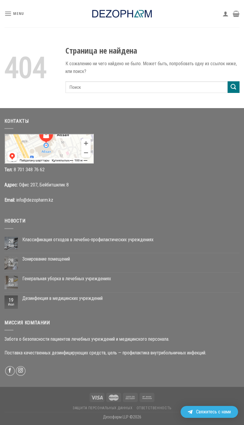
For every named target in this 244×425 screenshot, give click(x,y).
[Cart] (236, 13)
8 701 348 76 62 (29, 169)
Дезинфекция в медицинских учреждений (62, 298)
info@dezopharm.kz (34, 200)
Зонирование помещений (46, 259)
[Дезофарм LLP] (122, 14)
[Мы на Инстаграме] (21, 371)
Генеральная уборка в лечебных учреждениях (66, 278)
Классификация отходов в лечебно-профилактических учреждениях (88, 239)
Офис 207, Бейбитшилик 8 (44, 185)
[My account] (226, 13)
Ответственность (154, 408)
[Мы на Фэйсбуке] (10, 371)
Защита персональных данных (102, 408)
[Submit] (234, 87)
